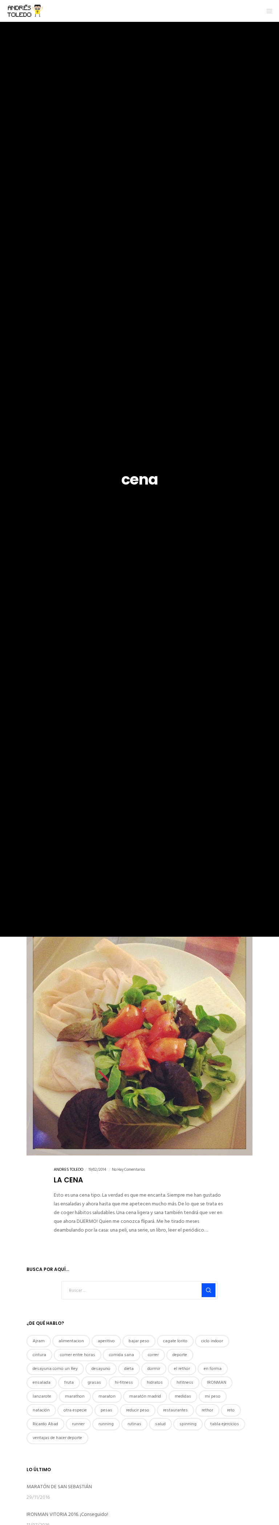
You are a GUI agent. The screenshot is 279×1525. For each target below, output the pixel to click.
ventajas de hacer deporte (57, 1437)
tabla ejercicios (224, 1424)
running (106, 1424)
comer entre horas (77, 1354)
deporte (180, 1354)
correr (153, 1354)
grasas (94, 1382)
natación (41, 1410)
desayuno (101, 1368)
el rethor (182, 1368)
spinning (188, 1424)
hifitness (185, 1382)
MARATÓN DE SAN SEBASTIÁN (59, 1486)
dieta (129, 1368)
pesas (106, 1410)
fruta (69, 1382)
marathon (75, 1396)
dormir (153, 1368)
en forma (213, 1368)
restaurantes (175, 1410)
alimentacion (71, 1341)
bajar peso (139, 1341)
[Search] (208, 1290)
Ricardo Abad (45, 1424)
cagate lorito (175, 1341)
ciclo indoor (212, 1341)
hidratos (155, 1382)
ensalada (41, 1382)
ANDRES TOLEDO (68, 1169)
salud (160, 1424)
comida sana (121, 1354)
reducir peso (137, 1410)
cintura (39, 1354)
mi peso (213, 1396)
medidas (183, 1396)
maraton (107, 1396)
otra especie (75, 1410)
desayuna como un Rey (55, 1368)
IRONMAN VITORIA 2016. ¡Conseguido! (67, 1514)
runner (78, 1424)
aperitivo (106, 1341)
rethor (207, 1410)
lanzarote (42, 1396)
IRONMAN (216, 1382)
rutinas (134, 1424)
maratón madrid (145, 1396)
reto (231, 1410)
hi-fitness (124, 1382)
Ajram (39, 1341)
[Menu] (267, 11)
